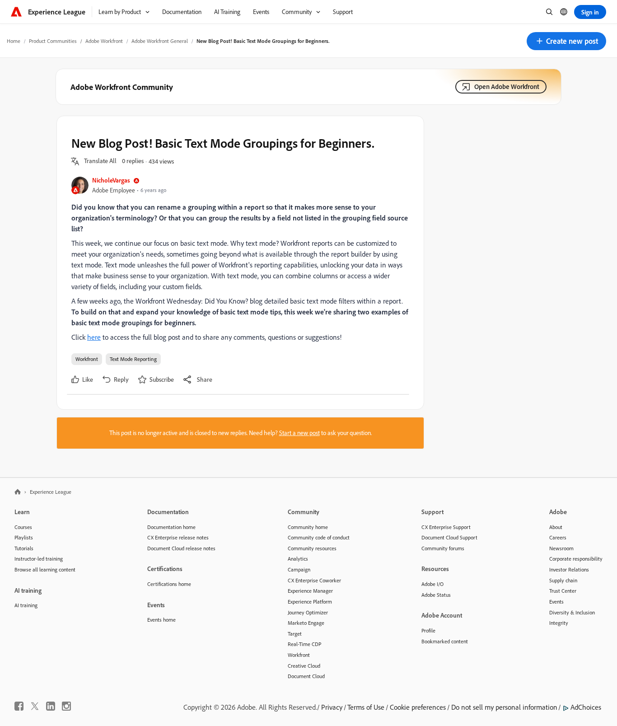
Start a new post (299, 433)
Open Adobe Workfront (506, 86)
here (94, 337)
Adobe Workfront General (159, 40)
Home (13, 40)
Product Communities (53, 40)
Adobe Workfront (104, 40)
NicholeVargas (111, 180)
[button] (566, 41)
